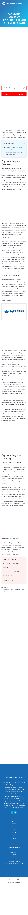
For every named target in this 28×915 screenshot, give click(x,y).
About (14, 833)
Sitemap (23, 879)
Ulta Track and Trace (10, 592)
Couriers (6, 587)
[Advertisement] (14, 43)
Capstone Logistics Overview (14, 147)
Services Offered (10, 150)
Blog (14, 835)
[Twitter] (15, 812)
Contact (14, 838)
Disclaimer (9, 879)
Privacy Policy (16, 879)
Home (14, 827)
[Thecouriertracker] (11, 4)
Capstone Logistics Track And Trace (14, 589)
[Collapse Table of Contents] (24, 143)
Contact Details (11, 154)
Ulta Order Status (14, 538)
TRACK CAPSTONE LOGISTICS (14, 94)
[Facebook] (12, 812)
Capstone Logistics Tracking (14, 152)
